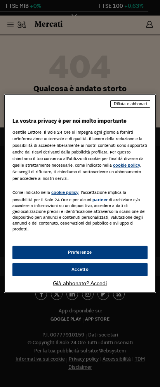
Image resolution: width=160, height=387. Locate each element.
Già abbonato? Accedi (80, 283)
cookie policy (126, 165)
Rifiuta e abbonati (130, 103)
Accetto (80, 269)
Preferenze (80, 252)
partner (100, 199)
